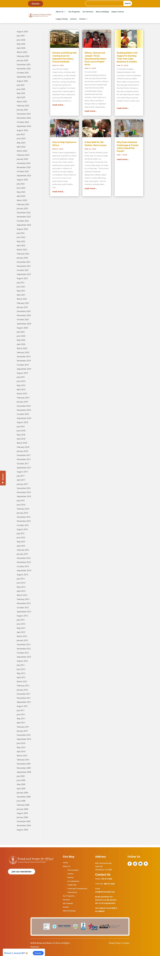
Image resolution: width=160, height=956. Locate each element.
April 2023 (21, 196)
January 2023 (22, 208)
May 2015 (21, 541)
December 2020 (23, 311)
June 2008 (21, 801)
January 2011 (22, 731)
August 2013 (22, 615)
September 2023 (24, 175)
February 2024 (23, 155)
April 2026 (21, 48)
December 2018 (23, 406)
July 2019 (20, 377)
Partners (66, 900)
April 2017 (21, 480)
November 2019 (24, 360)
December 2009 (23, 763)
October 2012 (23, 652)
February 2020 (23, 352)
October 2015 (23, 525)
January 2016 (22, 513)
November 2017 (24, 459)
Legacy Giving (61, 19)
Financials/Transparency (77, 888)
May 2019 (21, 385)
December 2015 (23, 517)
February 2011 (23, 727)
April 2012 (21, 677)
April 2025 (21, 97)
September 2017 (24, 467)
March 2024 (22, 151)
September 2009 (24, 772)
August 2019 (22, 373)
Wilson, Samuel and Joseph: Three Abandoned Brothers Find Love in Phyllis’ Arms (95, 59)
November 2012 (24, 648)
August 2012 (22, 661)
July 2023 (20, 184)
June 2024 (21, 138)
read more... (58, 105)
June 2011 (21, 714)
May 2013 (21, 628)
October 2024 (23, 122)
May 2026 (21, 44)
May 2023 (21, 192)
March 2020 (22, 348)
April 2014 (21, 591)
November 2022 (24, 216)
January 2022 (22, 257)
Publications (72, 892)
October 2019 (23, 365)
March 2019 (22, 393)
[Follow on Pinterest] (146, 864)
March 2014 (22, 595)
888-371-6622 (109, 884)
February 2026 (23, 56)
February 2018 (23, 447)
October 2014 (23, 566)
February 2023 (23, 204)
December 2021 (23, 262)
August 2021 (22, 278)
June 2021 (21, 286)
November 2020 (24, 315)
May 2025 (21, 93)
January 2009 (22, 792)
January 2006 (22, 817)
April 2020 (21, 344)
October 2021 (23, 270)
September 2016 (24, 496)
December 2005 (23, 821)
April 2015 (21, 546)
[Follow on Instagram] (135, 864)
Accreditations (73, 881)
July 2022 (20, 233)
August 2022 (22, 229)
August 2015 (22, 529)
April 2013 (21, 632)
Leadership (71, 885)
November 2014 (24, 562)
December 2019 (23, 356)
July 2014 (20, 578)
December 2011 (23, 694)
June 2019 (21, 381)
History (70, 874)
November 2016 (24, 492)
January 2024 (22, 159)
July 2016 (20, 500)
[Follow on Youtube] (140, 864)
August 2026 (22, 31)
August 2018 (22, 422)
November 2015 (24, 521)
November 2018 (24, 410)
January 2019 (22, 401)
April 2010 (21, 751)
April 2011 (21, 722)
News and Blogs (102, 12)
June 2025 (21, 89)
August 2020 (22, 327)
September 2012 (24, 657)
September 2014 (24, 570)
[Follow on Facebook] (130, 864)
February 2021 (23, 303)
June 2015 (21, 537)
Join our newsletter (21, 871)
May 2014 (21, 587)
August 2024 (22, 130)
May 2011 (21, 718)
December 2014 (23, 558)
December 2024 (23, 114)
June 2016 (21, 504)
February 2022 (23, 253)
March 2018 (22, 443)
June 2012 (21, 669)
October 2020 (23, 319)
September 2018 (24, 418)
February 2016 (23, 509)
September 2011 (24, 702)
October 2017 (23, 463)
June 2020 (21, 336)
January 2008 (22, 809)
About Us (59, 12)
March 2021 (22, 299)
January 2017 (22, 484)
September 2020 (24, 323)
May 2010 (21, 747)
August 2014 (22, 574)
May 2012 (21, 673)
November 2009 (24, 768)
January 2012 (22, 690)
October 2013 (23, 607)
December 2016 (23, 488)
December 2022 (23, 212)
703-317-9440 (106, 879)
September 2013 (24, 611)
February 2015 (23, 550)
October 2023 (23, 171)
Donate (35, 3)
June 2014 (21, 582)
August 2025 (22, 81)
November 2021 (24, 266)
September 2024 (24, 126)
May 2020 (21, 340)
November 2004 (24, 825)
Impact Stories (118, 12)
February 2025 (23, 105)
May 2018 (21, 434)
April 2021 (21, 295)
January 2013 (22, 640)
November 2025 (24, 68)
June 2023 (21, 188)
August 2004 (22, 829)
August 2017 (22, 471)
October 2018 (23, 414)
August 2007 (22, 813)
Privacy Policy (114, 943)
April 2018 (21, 439)
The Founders (73, 870)
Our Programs (74, 12)
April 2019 (21, 389)
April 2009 (21, 788)
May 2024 (21, 142)
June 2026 (21, 40)
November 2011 (24, 698)
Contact (73, 19)
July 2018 (20, 426)
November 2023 (24, 167)
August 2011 (22, 706)
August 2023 (22, 179)
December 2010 (23, 735)
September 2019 (24, 369)
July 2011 (20, 710)
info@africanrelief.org (105, 892)
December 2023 (23, 163)
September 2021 (24, 274)
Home (65, 862)
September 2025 (24, 76)
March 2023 (22, 200)
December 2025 (23, 64)
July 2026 (20, 35)
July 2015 (20, 533)
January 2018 (22, 451)
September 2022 (24, 225)
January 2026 (22, 60)
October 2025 (23, 72)
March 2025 (22, 101)
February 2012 (23, 685)
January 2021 (22, 307)
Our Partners (87, 12)
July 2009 (20, 776)
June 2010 (21, 743)
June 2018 (21, 430)
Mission (70, 877)
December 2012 (23, 644)
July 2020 (20, 332)
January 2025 (22, 109)
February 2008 (23, 805)
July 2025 (20, 85)
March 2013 (22, 636)
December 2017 (23, 455)
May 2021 (21, 290)
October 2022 (23, 221)
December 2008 (23, 796)
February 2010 (23, 759)
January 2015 (22, 554)
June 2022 (21, 237)
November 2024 (24, 118)
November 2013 (24, 603)
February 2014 (23, 599)
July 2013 (20, 620)
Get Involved (68, 903)
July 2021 (20, 282)
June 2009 (21, 780)
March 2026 (22, 52)
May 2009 (21, 784)
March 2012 (22, 681)
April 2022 (21, 245)
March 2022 (22, 249)
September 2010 (24, 739)
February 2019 (23, 397)
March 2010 (22, 755)
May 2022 (21, 241)
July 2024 (20, 134)
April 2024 (21, 146)
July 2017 (20, 476)
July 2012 (20, 665)
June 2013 (21, 624)
